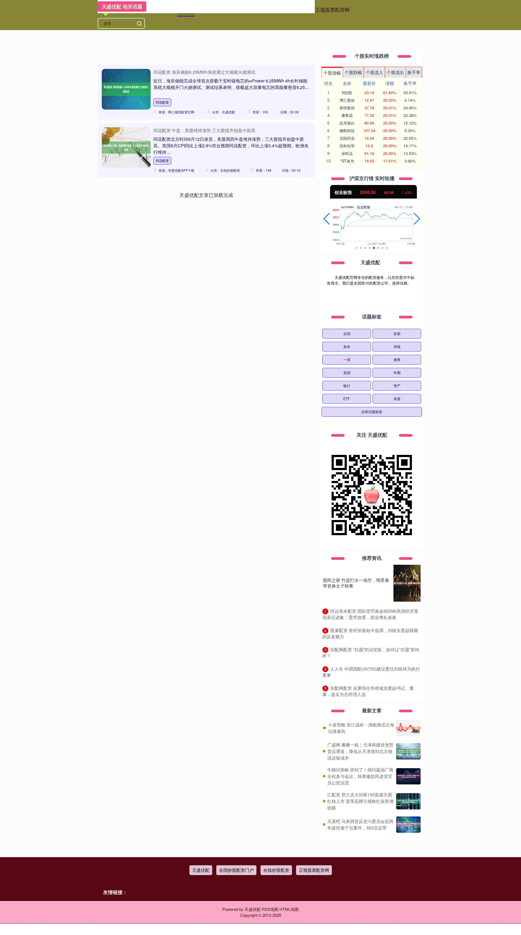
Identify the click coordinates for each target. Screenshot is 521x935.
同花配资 (162, 102)
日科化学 (347, 145)
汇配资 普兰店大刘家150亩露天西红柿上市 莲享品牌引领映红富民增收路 (360, 801)
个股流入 (374, 72)
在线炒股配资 (276, 870)
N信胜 (347, 92)
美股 (397, 398)
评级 (397, 346)
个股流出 (395, 72)
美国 (346, 372)
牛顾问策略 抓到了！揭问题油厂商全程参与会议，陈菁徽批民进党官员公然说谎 (360, 776)
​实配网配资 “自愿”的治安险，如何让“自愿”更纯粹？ (370, 652)
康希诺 (347, 115)
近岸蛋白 (347, 123)
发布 (346, 346)
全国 (346, 333)
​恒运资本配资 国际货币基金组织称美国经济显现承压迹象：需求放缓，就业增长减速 (370, 614)
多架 (397, 333)
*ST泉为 (347, 161)
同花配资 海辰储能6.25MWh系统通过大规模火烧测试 (204, 72)
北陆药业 (347, 138)
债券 (397, 359)
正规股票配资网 (332, 9)
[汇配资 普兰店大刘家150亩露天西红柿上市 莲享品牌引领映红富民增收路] (408, 801)
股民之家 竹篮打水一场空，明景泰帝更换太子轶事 (356, 583)
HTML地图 (289, 909)
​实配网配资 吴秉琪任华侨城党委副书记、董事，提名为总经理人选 (368, 691)
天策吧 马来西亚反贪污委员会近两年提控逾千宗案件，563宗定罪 (360, 824)
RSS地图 (270, 909)
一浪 (346, 359)
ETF (346, 398)
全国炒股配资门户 (236, 870)
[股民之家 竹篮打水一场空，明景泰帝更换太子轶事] (407, 583)
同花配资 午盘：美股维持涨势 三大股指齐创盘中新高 (204, 130)
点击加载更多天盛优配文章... (206, 194)
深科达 (347, 153)
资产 (397, 385)
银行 (346, 385)
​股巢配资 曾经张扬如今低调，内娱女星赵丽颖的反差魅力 (370, 633)
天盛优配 (200, 870)
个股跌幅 (353, 72)
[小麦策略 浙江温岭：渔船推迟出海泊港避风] (408, 728)
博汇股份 (347, 100)
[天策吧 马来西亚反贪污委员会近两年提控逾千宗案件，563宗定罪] (408, 824)
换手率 (413, 72)
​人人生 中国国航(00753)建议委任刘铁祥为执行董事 (371, 672)
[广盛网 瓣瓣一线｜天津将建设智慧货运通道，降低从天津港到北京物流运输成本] (408, 751)
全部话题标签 (371, 411)
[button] (326, 219)
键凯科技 (347, 130)
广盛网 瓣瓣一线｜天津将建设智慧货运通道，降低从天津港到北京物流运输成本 (360, 751)
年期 (397, 372)
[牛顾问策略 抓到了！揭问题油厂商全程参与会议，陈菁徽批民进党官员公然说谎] (408, 776)
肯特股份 (347, 107)
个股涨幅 (332, 73)
